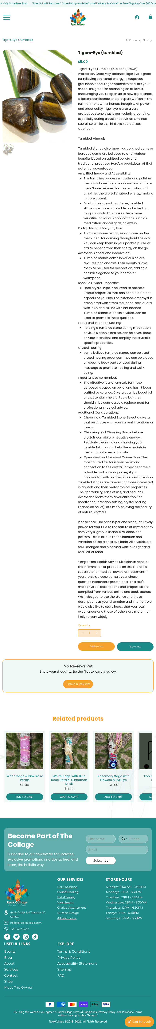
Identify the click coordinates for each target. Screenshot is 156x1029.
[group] (78, 767)
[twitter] (16, 937)
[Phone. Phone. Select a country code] (125, 839)
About (9, 963)
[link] (150, 16)
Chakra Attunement (71, 907)
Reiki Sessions (67, 887)
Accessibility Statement (77, 963)
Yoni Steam (65, 902)
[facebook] (7, 937)
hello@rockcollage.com (26, 922)
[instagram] (26, 937)
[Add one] (97, 633)
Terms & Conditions (73, 951)
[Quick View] (24, 751)
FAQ (60, 975)
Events (10, 951)
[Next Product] (146, 766)
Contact (11, 975)
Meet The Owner (18, 987)
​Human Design (68, 913)
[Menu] (6, 17)
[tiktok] (35, 937)
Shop (8, 981)
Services (11, 969)
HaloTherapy (66, 897)
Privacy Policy (68, 957)
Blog (8, 957)
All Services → (67, 918)
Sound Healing (67, 892)
